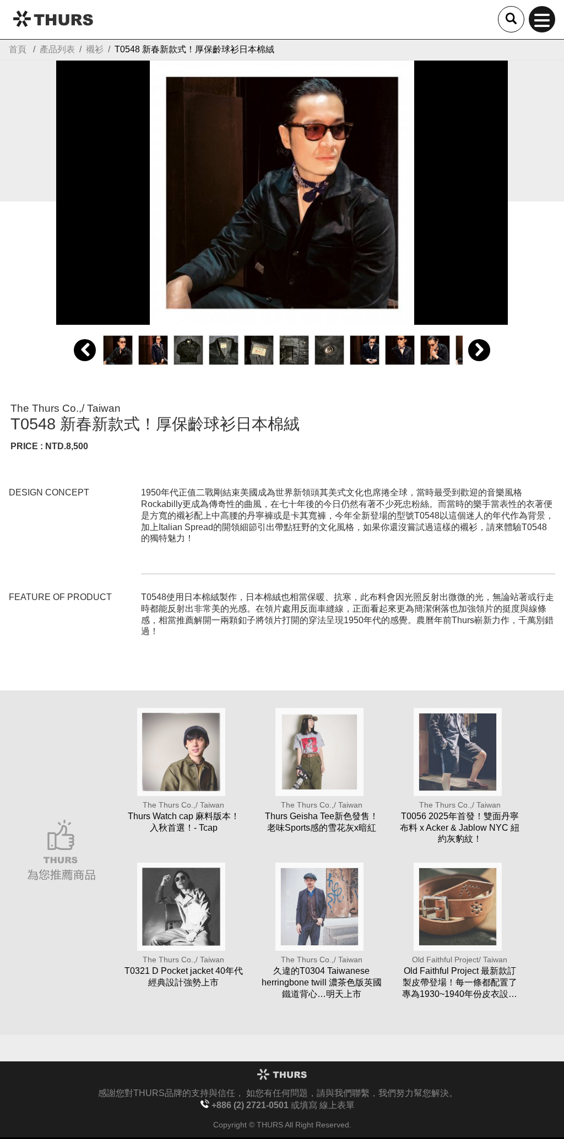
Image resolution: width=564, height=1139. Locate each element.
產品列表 (57, 49)
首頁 (17, 49)
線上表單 (337, 1105)
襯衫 (95, 49)
